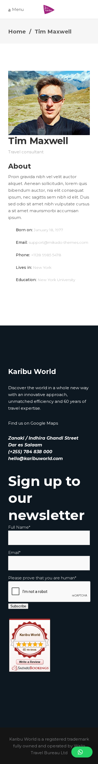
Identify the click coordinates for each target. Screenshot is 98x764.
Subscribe (18, 606)
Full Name (19, 527)
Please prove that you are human (42, 577)
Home (17, 31)
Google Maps (44, 423)
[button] (82, 752)
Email (14, 552)
